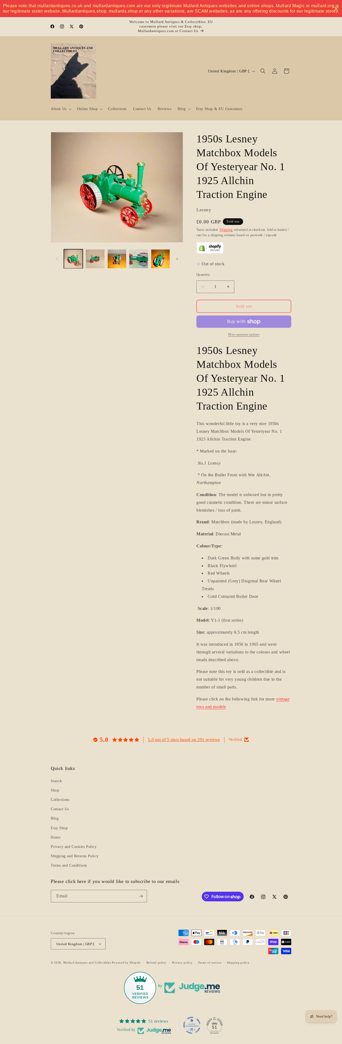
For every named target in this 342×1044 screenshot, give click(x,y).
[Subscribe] (141, 896)
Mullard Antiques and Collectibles (87, 962)
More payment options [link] (243, 334)
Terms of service (209, 962)
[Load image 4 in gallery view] (138, 258)
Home (55, 837)
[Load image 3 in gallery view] (116, 258)
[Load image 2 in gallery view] (95, 258)
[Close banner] (336, 8)
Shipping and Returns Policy (74, 856)
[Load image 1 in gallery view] (73, 258)
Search (56, 781)
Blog (55, 818)
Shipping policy (238, 962)
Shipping (226, 230)
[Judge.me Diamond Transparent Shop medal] (191, 1025)
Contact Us (60, 809)
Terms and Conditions (69, 865)
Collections (60, 800)
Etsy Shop (59, 828)
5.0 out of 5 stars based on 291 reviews (184, 739)
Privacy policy (182, 962)
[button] (61, 109)
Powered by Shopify (126, 962)
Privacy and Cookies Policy (74, 847)
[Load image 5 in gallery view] (160, 258)
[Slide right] (177, 259)
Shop (55, 790)
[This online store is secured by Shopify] (210, 252)
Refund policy (156, 962)
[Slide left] (57, 259)
